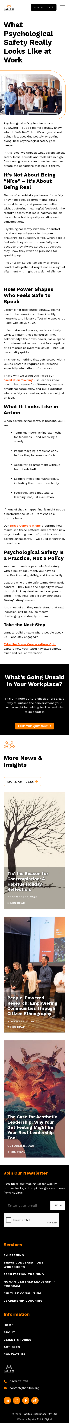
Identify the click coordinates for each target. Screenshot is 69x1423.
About (9, 1332)
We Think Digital (42, 1419)
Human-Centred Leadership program (29, 1284)
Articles (12, 1347)
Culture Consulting (23, 1293)
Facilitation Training (24, 1274)
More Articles (22, 781)
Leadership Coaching (23, 1300)
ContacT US (43, 7)
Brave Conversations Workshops (24, 1265)
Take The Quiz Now (34, 726)
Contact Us (14, 1354)
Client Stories (17, 1339)
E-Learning (14, 1255)
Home (8, 1325)
